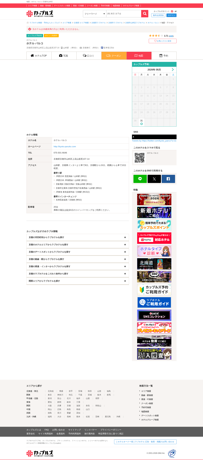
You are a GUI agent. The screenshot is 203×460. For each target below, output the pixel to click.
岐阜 (69, 402)
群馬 (109, 395)
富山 (59, 398)
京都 (69, 406)
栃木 (99, 395)
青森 (61, 391)
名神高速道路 (61, 200)
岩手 (71, 391)
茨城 (90, 395)
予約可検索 (105, 6)
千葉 (80, 395)
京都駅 (79, 192)
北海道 (51, 391)
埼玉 (71, 395)
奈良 (88, 406)
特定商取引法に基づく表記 (110, 433)
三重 (78, 402)
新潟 (50, 398)
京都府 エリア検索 (81, 23)
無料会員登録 (158, 15)
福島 (109, 391)
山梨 (88, 398)
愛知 (50, 402)
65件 (171, 36)
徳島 (50, 413)
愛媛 (69, 413)
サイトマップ (74, 430)
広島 (59, 409)
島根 (78, 409)
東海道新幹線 (68, 192)
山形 (99, 391)
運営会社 (30, 433)
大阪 (50, 406)
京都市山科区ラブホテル (135, 23)
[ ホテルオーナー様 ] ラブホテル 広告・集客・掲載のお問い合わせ (145, 442)
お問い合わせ (58, 430)
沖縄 (118, 416)
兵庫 (59, 406)
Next (172, 69)
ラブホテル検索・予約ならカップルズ (44, 23)
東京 (50, 395)
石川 (69, 398)
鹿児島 (108, 416)
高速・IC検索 (78, 6)
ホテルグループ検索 (131, 6)
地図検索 (116, 6)
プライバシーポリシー (110, 430)
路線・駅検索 (45, 6)
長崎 (69, 416)
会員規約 (60, 433)
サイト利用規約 (45, 433)
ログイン (171, 15)
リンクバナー (90, 430)
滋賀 (78, 406)
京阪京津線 (69, 184)
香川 (59, 413)
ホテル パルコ (153, 23)
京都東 (72, 200)
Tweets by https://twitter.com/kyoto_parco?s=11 (154, 140)
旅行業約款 (89, 433)
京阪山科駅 (80, 184)
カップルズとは (33, 430)
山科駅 (77, 176)
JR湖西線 (69, 180)
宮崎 (97, 416)
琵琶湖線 (68, 176)
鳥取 (69, 409)
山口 (88, 409)
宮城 (80, 391)
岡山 (50, 409)
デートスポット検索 (62, 6)
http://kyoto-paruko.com (65, 146)
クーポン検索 (92, 6)
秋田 (90, 391)
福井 (78, 398)
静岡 (59, 402)
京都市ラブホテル (115, 23)
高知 (78, 413)
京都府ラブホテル (98, 23)
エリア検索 (32, 6)
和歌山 (98, 406)
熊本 (78, 416)
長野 (97, 398)
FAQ (47, 430)
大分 (59, 416)
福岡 (50, 416)
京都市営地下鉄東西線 (77, 188)
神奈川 (60, 395)
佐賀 (88, 416)
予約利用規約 (74, 433)
